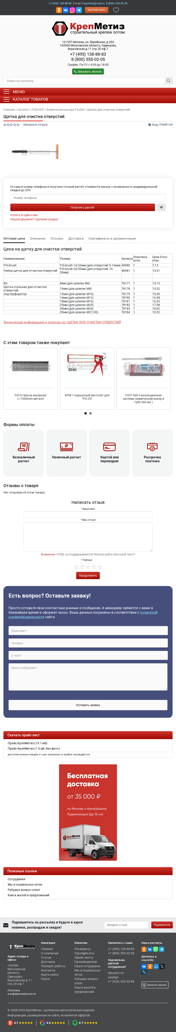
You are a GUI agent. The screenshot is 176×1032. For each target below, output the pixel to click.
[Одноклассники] (150, 966)
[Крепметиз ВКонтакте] (66, 9)
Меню (19, 91)
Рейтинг (88, 560)
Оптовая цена (14, 238)
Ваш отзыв (89, 519)
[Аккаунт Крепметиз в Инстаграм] (72, 9)
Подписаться (162, 924)
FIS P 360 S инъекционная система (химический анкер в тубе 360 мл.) (143, 399)
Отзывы (57, 238)
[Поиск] (169, 80)
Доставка (75, 238)
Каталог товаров (30, 99)
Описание (38, 238)
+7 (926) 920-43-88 (121, 981)
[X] (162, 966)
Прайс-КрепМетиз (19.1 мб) (27, 743)
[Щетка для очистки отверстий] (35, 152)
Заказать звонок (90, 71)
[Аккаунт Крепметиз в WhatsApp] (155, 949)
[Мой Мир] (156, 966)
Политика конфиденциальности (22, 992)
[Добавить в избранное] (116, 9)
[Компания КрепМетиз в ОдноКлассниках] (59, 9)
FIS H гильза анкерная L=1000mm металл (30, 397)
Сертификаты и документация (112, 238)
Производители (85, 961)
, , (88, 45)
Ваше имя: (89, 508)
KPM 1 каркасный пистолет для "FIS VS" (87, 397)
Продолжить (88, 575)
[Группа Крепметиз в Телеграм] (79, 9)
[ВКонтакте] (144, 966)
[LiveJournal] (144, 972)
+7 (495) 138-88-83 (60, 3)
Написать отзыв (35, 124)
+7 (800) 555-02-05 (121, 953)
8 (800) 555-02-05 (116, 3)
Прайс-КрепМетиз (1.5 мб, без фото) (34, 748)
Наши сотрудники (87, 966)
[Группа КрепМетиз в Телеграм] (161, 949)
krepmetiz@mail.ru (93, 3)
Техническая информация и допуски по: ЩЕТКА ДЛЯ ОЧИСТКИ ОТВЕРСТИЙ (62, 322)
